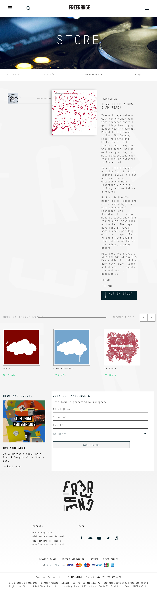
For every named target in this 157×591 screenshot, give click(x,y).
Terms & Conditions (73, 559)
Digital (137, 74)
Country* (60, 433)
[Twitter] (108, 538)
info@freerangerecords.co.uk (48, 536)
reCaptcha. (100, 402)
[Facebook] (81, 538)
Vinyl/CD (50, 74)
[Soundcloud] (90, 538)
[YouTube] (99, 538)
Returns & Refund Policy (104, 559)
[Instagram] (117, 538)
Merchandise (93, 74)
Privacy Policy (47, 559)
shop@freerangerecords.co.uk (48, 544)
